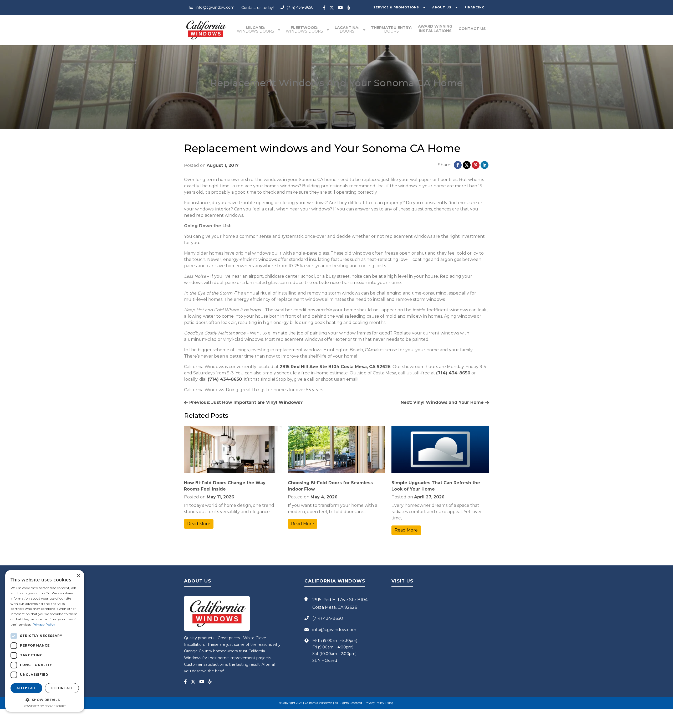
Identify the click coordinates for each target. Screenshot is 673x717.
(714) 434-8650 (299, 7)
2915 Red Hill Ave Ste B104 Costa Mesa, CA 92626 (335, 366)
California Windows (318, 703)
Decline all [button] (62, 688)
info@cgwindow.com (214, 7)
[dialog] (44, 641)
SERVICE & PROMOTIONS (396, 7)
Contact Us (472, 28)
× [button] (78, 576)
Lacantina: (347, 29)
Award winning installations (435, 28)
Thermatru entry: (391, 29)
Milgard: (255, 29)
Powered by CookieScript (45, 706)
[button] (45, 700)
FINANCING (475, 7)
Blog (390, 703)
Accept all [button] (26, 688)
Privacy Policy (374, 703)
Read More (198, 523)
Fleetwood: (304, 29)
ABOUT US (441, 7)
